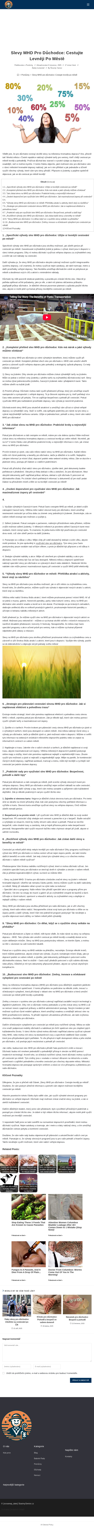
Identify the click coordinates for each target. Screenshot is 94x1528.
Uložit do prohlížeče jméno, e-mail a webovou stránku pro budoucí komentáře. (42, 1373)
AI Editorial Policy (47, 1525)
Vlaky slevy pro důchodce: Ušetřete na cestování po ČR (16, 1322)
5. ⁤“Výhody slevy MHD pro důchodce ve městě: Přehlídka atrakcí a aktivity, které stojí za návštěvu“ (45, 203)
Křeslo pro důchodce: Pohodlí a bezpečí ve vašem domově (47, 1320)
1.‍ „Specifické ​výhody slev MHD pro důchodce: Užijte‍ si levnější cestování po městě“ (40, 187)
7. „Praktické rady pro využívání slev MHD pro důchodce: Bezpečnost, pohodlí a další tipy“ (42, 212)
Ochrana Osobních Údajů (12, 1509)
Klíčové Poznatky (11, 228)
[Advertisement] (47, 27)
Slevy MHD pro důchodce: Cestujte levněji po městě (54, 75)
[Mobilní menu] (88, 4)
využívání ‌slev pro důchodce (49, 543)
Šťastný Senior (56, 68)
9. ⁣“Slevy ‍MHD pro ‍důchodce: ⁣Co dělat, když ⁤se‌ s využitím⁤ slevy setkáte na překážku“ (41, 219)
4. (4, 200)
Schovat (51, 182)
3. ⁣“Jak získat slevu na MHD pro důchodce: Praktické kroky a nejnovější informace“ (39, 193)
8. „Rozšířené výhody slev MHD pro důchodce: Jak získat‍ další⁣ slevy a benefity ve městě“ (42, 216)
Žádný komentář (38, 68)
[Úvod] (18, 75)
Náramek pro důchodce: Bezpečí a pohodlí (77, 1318)
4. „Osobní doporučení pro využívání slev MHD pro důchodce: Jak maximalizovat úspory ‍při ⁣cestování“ (47, 196)
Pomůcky (29, 65)
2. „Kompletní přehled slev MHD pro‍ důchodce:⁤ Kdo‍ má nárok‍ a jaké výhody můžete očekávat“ (44, 190)
